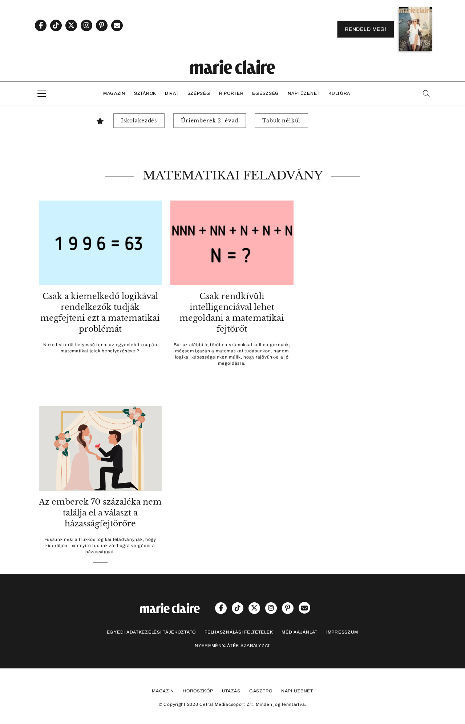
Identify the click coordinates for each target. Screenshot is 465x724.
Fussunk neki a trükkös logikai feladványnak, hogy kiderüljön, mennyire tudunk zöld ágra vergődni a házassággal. (100, 545)
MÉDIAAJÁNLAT (300, 632)
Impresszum (342, 632)
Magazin (114, 93)
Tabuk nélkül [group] (281, 120)
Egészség (265, 93)
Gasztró (260, 690)
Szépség (198, 93)
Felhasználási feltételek (239, 632)
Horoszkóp (198, 690)
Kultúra (339, 93)
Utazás (231, 690)
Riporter (231, 93)
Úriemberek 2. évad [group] (209, 120)
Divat (172, 93)
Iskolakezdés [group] (139, 120)
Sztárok (145, 93)
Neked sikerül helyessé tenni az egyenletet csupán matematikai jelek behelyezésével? (100, 347)
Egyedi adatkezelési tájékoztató (151, 632)
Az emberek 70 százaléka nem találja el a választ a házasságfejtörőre (100, 513)
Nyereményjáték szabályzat (232, 645)
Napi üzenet (304, 93)
